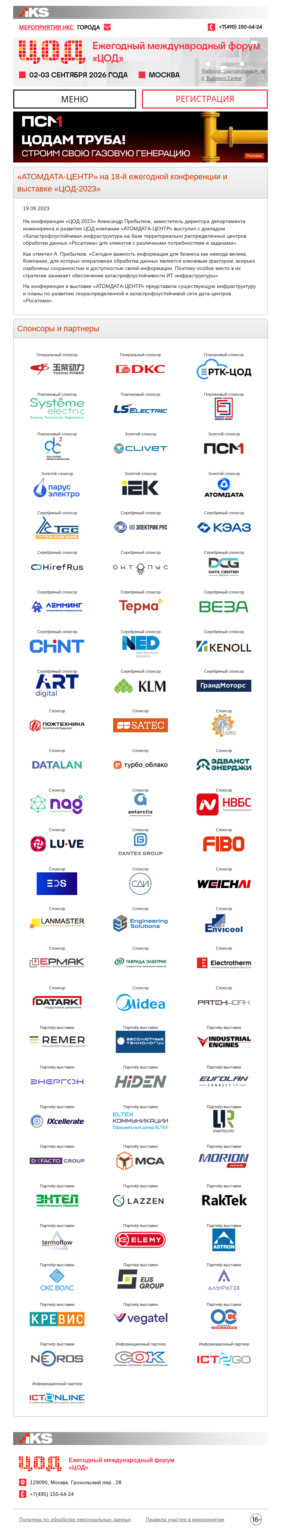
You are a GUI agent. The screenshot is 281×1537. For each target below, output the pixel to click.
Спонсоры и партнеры (58, 328)
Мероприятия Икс (47, 27)
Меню (74, 99)
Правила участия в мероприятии (185, 1519)
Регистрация (205, 99)
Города (88, 27)
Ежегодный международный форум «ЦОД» (176, 52)
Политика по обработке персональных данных (75, 1519)
